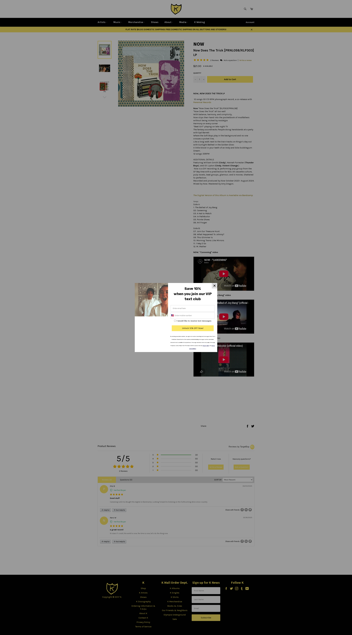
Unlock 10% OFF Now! (192, 328)
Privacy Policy (206, 345)
